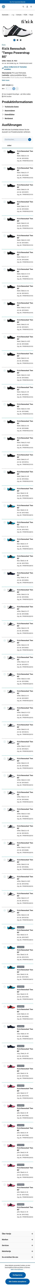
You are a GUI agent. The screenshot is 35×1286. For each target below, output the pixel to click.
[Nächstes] (31, 31)
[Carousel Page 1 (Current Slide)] (14, 40)
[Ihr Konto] (27, 6)
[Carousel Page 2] (17, 40)
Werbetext (9, 118)
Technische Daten (12, 107)
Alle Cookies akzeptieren (17, 1281)
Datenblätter (10, 115)
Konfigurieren (17, 1275)
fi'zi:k (3, 45)
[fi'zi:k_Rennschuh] (17, 31)
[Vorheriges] (3, 31)
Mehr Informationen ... (17, 1269)
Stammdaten (10, 111)
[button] (5, 80)
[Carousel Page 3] (20, 40)
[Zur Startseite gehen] (3, 6)
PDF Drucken (7, 96)
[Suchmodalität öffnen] (23, 6)
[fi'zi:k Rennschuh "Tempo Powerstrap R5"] (11, 151)
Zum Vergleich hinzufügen (11, 94)
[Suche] (29, 139)
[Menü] (31, 6)
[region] (17, 31)
